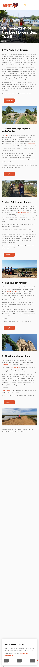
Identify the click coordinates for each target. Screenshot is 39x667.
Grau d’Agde (30, 143)
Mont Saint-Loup (23, 212)
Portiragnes (6, 390)
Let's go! (8, 100)
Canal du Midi (16, 367)
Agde (7, 135)
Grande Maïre (6, 364)
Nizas (9, 291)
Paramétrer (19, 660)
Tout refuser (6, 660)
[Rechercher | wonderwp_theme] (34, 5)
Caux (15, 291)
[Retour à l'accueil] (11, 5)
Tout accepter (32, 660)
